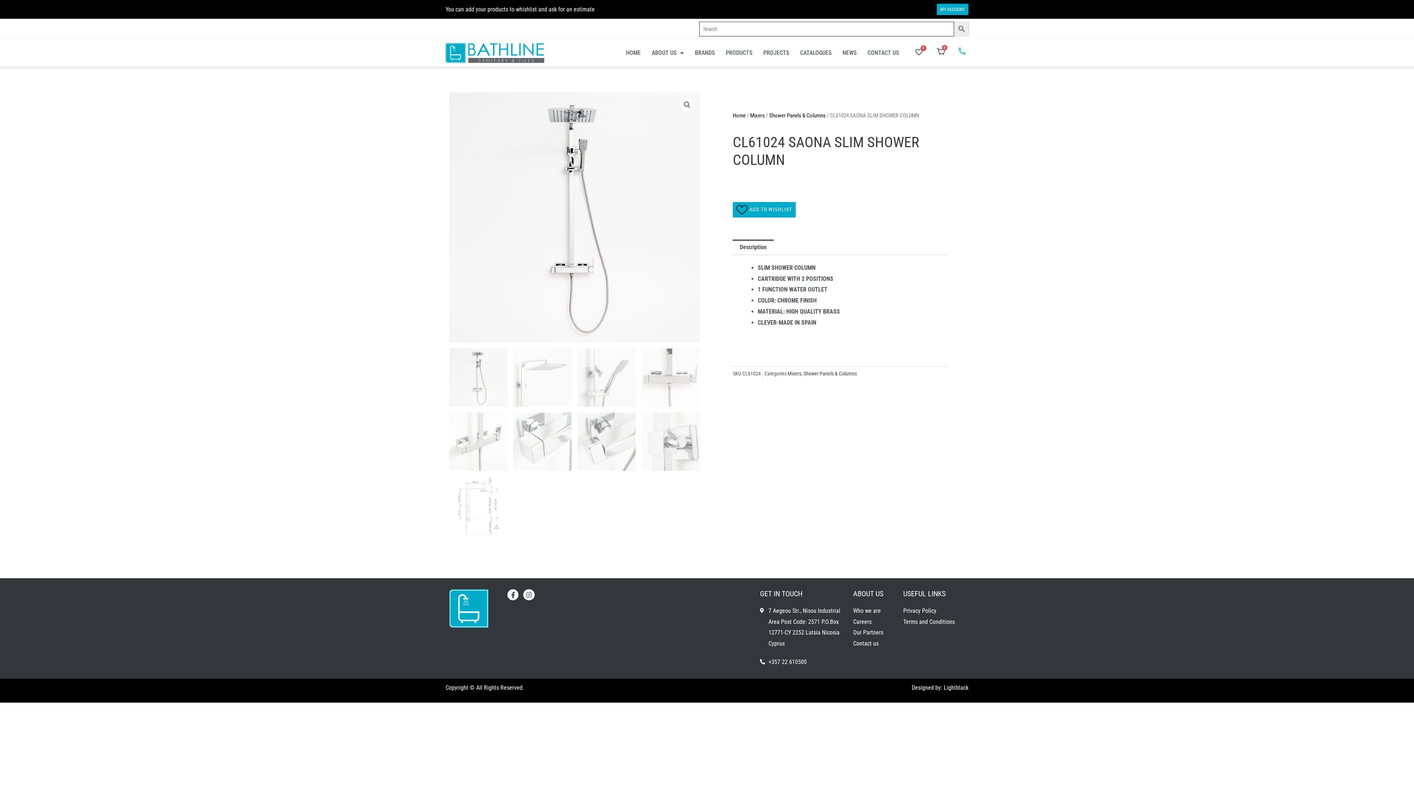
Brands (705, 52)
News (850, 52)
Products (739, 52)
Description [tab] (753, 247)
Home (633, 52)
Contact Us (883, 52)
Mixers (757, 115)
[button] (687, 105)
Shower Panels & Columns (797, 115)
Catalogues (815, 52)
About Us (664, 52)
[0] (918, 52)
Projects (776, 52)
